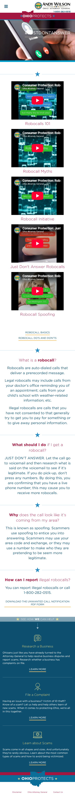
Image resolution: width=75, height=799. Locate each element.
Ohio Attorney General (37, 792)
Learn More (37, 669)
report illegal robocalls (39, 588)
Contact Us (58, 792)
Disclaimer (17, 792)
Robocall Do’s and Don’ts (37, 338)
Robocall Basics (37, 332)
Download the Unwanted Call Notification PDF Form (37, 603)
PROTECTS (36, 16)
